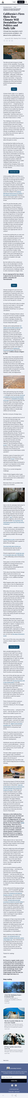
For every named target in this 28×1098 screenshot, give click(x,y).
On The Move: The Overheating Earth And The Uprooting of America (13, 522)
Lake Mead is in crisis (9, 539)
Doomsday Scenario (7, 7)
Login (14, 2)
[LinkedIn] (12, 1085)
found (12, 459)
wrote (5, 445)
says (11, 517)
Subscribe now (14, 172)
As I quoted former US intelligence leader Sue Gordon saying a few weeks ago (13, 937)
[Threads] (15, 1085)
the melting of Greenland (10, 195)
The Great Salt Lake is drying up (11, 546)
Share (14, 89)
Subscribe (21, 2)
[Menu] (26, 2)
